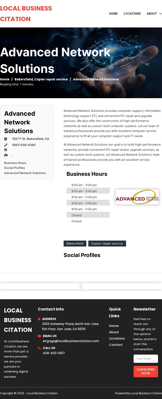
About (114, 332)
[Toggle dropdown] (160, 13)
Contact (116, 345)
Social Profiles (14, 168)
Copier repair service (51, 79)
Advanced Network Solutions (25, 173)
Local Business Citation (26, 13)
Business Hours (15, 163)
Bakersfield (24, 79)
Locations (132, 13)
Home (113, 13)
